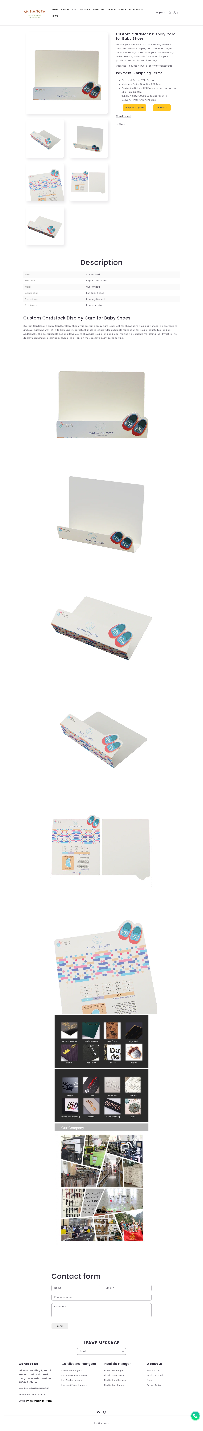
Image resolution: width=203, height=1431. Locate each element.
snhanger (105, 1423)
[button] (68, 9)
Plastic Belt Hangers (114, 1370)
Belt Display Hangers (71, 1380)
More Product (123, 116)
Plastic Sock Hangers (115, 1385)
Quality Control (155, 1375)
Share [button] (122, 124)
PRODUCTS (67, 9)
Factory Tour (153, 1370)
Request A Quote (134, 107)
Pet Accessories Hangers (74, 1375)
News (149, 1380)
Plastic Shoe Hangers (115, 1380)
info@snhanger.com (39, 1400)
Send (60, 1325)
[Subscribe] (123, 1351)
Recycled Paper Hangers (74, 1385)
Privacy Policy (154, 1385)
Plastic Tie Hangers (114, 1375)
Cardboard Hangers (71, 1370)
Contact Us (162, 107)
